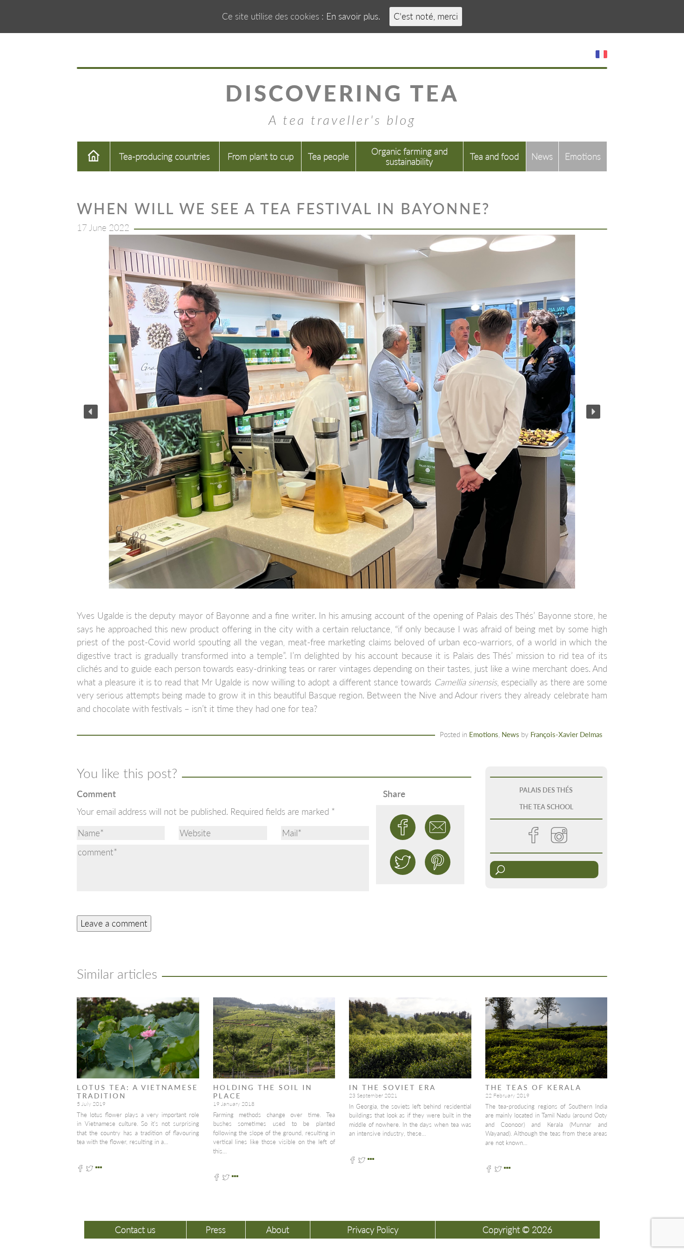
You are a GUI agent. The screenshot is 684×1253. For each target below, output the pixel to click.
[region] (342, 412)
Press (216, 1229)
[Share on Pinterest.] (437, 862)
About (277, 1229)
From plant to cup (261, 156)
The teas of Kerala (533, 1087)
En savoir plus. (353, 16)
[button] (91, 412)
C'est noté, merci (426, 16)
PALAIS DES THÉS (546, 790)
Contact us (135, 1229)
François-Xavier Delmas (566, 734)
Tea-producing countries (164, 156)
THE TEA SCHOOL (546, 807)
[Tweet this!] (403, 862)
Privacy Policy (372, 1229)
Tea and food (494, 156)
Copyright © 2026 (517, 1229)
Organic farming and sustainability (409, 156)
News (542, 156)
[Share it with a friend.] (437, 827)
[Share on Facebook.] (403, 827)
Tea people (328, 156)
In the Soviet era (392, 1087)
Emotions (583, 156)
